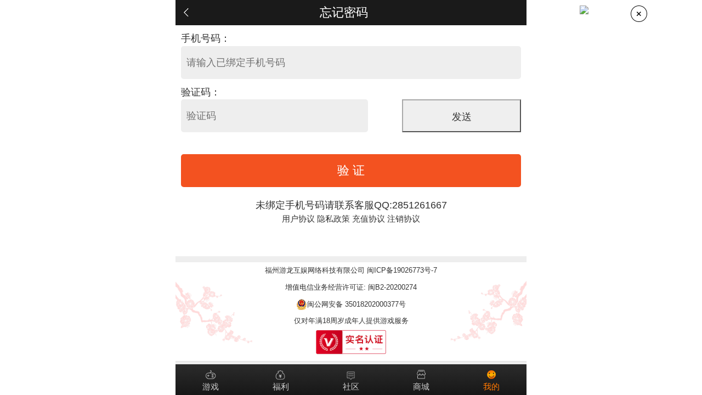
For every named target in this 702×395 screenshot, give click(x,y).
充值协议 (368, 218)
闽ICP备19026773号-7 (402, 270)
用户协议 (298, 218)
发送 (462, 116)
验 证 (351, 170)
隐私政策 (333, 218)
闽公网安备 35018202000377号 (356, 304)
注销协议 (403, 218)
